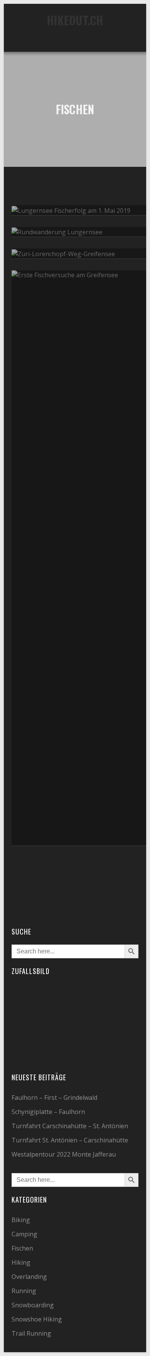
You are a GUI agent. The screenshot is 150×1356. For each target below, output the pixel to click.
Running (24, 1291)
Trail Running (31, 1333)
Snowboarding (33, 1305)
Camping (24, 1234)
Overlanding (29, 1276)
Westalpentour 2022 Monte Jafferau (64, 1154)
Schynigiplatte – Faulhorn (48, 1112)
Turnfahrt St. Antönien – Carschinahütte (70, 1140)
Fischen (22, 1248)
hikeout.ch (75, 20)
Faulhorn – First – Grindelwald (54, 1097)
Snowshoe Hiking (37, 1319)
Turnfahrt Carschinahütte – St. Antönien (70, 1126)
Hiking (21, 1262)
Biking (21, 1220)
